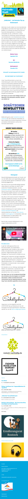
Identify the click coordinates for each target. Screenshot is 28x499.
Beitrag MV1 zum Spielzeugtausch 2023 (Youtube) (14, 72)
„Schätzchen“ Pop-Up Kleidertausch (9, 395)
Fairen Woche (19, 212)
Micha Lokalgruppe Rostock (18, 309)
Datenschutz (4, 496)
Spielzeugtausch (10, 214)
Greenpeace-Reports (6, 189)
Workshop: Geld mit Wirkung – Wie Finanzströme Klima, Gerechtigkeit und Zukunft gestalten (13, 403)
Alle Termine (3, 411)
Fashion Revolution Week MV (8, 210)
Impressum (4, 494)
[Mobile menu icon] (26, 8)
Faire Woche (4, 380)
